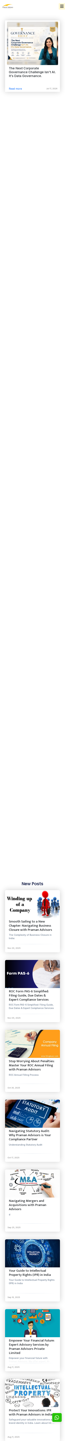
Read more (15, 88)
